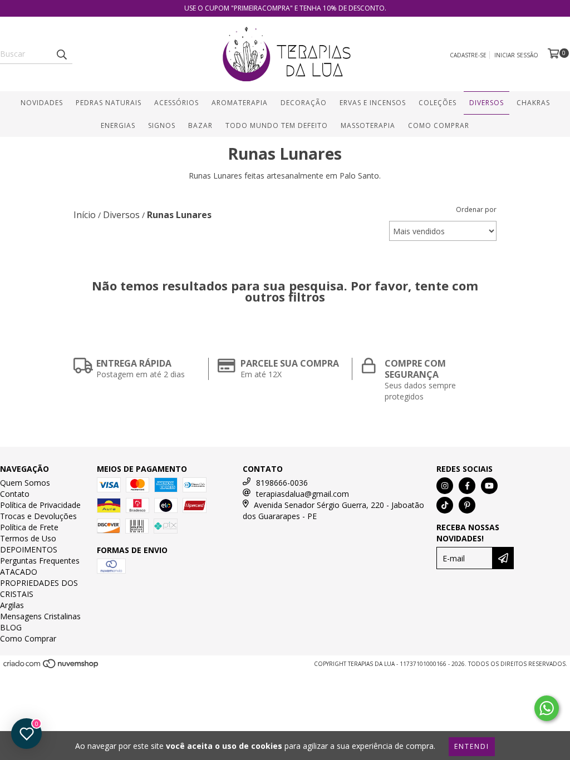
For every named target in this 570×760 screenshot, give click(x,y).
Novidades (42, 102)
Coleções (437, 102)
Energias (118, 125)
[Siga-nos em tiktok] (444, 505)
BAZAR (200, 125)
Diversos (486, 102)
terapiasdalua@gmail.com (302, 493)
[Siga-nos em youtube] (489, 485)
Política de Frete (29, 527)
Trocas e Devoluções (38, 516)
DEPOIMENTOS (28, 549)
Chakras (533, 102)
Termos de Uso (28, 538)
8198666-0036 (282, 482)
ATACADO (18, 571)
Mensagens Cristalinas (40, 616)
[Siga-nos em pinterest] (467, 505)
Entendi (471, 746)
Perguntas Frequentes (40, 560)
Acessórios (176, 102)
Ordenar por (476, 209)
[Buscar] (61, 54)
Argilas (12, 605)
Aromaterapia (240, 102)
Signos (161, 125)
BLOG (11, 627)
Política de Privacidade (40, 505)
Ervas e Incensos (373, 102)
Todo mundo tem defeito (276, 125)
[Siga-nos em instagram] (444, 485)
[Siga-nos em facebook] (467, 485)
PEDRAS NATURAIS (108, 102)
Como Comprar (438, 125)
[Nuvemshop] (51, 666)
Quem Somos (25, 482)
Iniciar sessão (516, 55)
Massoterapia (368, 125)
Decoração (304, 102)
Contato (15, 493)
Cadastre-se (468, 55)
